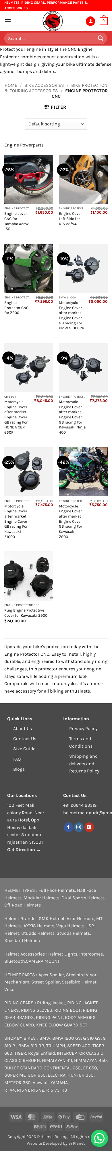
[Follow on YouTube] (89, 827)
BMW (44, 1038)
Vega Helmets (70, 925)
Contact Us (24, 738)
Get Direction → (24, 849)
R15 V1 (23, 1090)
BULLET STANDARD (23, 1068)
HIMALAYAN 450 (90, 1060)
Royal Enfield (41, 1053)
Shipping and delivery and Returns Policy (84, 763)
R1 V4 (9, 1090)
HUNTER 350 (80, 1075)
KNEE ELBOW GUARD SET (61, 1025)
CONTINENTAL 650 (62, 1068)
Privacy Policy (83, 728)
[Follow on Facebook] (68, 827)
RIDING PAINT (49, 1017)
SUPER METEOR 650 (25, 1075)
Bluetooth (14, 961)
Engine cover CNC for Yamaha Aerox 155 (16, 221)
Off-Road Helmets (22, 905)
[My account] (90, 21)
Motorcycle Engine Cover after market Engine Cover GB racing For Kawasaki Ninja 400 (72, 417)
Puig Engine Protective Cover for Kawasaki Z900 (25, 613)
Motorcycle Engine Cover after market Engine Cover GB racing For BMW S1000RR (71, 315)
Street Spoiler (45, 982)
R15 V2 (37, 1090)
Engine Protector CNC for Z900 (16, 307)
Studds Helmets (38, 933)
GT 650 (90, 1068)
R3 (64, 1090)
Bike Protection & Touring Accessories (55, 87)
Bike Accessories (44, 85)
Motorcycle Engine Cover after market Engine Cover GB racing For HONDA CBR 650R (16, 417)
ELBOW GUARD (19, 1025)
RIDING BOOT (67, 1010)
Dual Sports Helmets (83, 897)
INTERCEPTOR (71, 1053)
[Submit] (101, 38)
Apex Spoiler (51, 974)
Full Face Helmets (56, 890)
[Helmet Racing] (52, 21)
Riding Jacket (51, 1002)
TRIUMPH (55, 1045)
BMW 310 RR (31, 1045)
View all (41, 1082)
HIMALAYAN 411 (57, 1060)
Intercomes (91, 954)
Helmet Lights (62, 954)
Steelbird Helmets (22, 940)
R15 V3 (52, 1090)
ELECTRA (56, 1075)
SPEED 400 (78, 1045)
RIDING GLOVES (36, 1010)
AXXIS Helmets (39, 925)
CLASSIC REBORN (22, 1060)
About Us (22, 728)
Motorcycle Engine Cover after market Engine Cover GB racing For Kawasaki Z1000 (16, 521)
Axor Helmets (80, 918)
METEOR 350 (17, 1082)
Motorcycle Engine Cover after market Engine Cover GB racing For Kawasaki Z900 (70, 521)
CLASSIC (94, 1053)
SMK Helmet (52, 918)
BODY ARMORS (80, 1017)
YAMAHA (59, 1082)
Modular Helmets (41, 897)
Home (11, 85)
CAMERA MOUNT (43, 961)
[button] (7, 21)
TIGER (20, 1053)
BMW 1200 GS (66, 1038)
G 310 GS (92, 1038)
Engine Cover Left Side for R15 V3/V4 (70, 218)
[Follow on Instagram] (79, 827)
